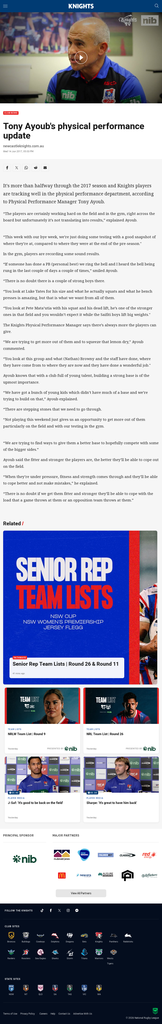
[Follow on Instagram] (68, 910)
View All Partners (81, 893)
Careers (43, 1013)
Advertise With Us (82, 1013)
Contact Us (64, 1013)
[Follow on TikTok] (42, 910)
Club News (10, 113)
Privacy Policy (27, 1013)
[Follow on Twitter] (59, 910)
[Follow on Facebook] (50, 910)
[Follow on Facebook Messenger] (76, 910)
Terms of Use (10, 1013)
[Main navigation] (5, 6)
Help (53, 1013)
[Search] (156, 6)
